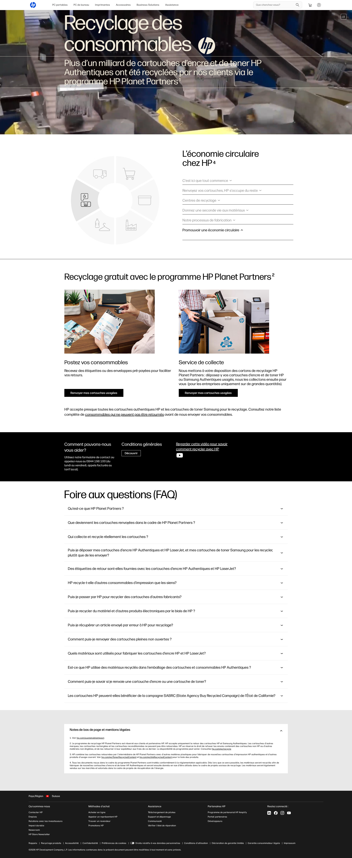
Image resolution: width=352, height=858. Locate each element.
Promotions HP (96, 825)
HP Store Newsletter (39, 834)
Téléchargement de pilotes (161, 812)
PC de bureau (81, 4)
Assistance (172, 4)
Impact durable (36, 825)
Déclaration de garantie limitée (228, 843)
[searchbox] (275, 5)
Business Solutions (148, 4)
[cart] (310, 5)
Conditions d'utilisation (196, 843)
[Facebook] (276, 813)
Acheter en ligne (96, 812)
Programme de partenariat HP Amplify (227, 812)
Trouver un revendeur (99, 821)
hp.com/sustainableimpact (90, 738)
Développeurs (215, 821)
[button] (207, 181)
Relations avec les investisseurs (46, 821)
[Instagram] (282, 813)
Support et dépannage (159, 816)
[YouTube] (289, 813)
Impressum (289, 843)
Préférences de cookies (114, 843)
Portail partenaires (217, 816)
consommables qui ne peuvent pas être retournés (124, 414)
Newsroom (34, 830)
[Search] (297, 5)
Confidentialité (90, 843)
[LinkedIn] (269, 813)
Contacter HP (36, 812)
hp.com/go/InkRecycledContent (156, 757)
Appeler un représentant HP (102, 816)
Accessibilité (72, 843)
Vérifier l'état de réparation (162, 825)
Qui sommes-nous (39, 806)
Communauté (155, 821)
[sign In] (319, 5)
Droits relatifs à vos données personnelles (157, 843)
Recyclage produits (51, 843)
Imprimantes (102, 4)
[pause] (343, 16)
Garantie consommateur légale (264, 843)
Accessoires (123, 4)
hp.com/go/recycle (221, 749)
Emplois (33, 816)
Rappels (33, 843)
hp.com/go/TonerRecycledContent (118, 757)
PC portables (60, 4)
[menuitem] (60, 5)
